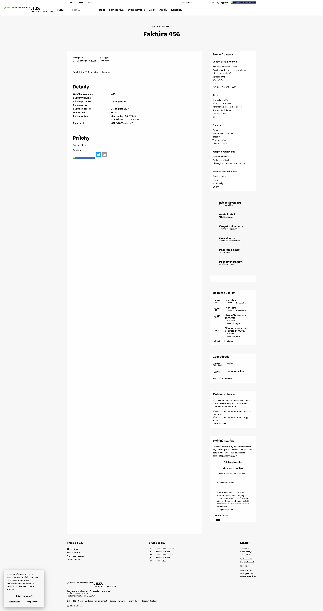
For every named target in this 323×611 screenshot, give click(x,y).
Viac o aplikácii (219, 423)
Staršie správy (221, 515)
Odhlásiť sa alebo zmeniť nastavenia (233, 473)
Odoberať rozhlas (233, 462)
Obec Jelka (86, 593)
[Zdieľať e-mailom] (104, 154)
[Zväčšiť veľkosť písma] (202, 3)
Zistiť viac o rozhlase (233, 468)
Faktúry (105, 60)
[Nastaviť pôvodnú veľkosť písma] (198, 3)
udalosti (230, 341)
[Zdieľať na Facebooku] (84, 158)
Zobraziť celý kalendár (223, 378)
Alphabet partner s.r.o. (100, 591)
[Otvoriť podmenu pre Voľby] (154, 9)
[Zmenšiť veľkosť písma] (195, 3)
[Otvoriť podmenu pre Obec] (104, 9)
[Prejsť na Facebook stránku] (243, 3)
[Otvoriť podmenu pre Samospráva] (122, 9)
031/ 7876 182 (246, 570)
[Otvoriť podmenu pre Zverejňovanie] (143, 9)
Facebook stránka (248, 576)
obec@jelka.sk (246, 573)
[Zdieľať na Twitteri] (98, 154)
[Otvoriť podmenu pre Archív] (166, 9)
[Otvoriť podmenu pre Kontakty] (180, 9)
